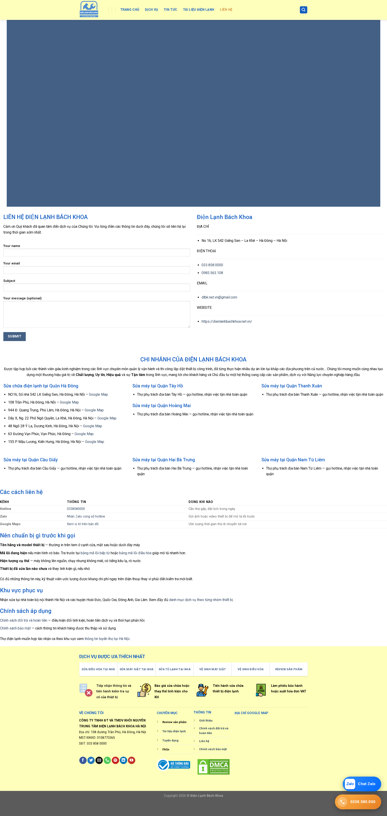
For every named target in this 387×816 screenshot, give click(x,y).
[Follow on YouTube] (131, 760)
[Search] (303, 10)
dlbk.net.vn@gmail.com (219, 297)
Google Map (98, 394)
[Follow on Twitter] (91, 760)
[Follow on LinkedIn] (123, 760)
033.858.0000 (212, 265)
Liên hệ (226, 10)
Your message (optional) (22, 298)
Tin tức (170, 10)
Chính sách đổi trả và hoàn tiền (23, 620)
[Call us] (107, 760)
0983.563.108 (212, 273)
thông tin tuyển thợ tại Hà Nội (107, 639)
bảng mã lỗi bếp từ (95, 553)
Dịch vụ (151, 10)
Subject (9, 281)
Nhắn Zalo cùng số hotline (86, 516)
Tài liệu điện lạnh (198, 10)
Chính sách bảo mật (15, 628)
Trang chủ (129, 10)
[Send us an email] (99, 760)
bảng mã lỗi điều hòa (135, 553)
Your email (11, 263)
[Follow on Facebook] (83, 760)
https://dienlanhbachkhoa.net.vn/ (227, 321)
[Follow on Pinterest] (115, 760)
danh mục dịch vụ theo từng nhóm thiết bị (201, 600)
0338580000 (76, 509)
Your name (11, 246)
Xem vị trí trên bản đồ (83, 524)
